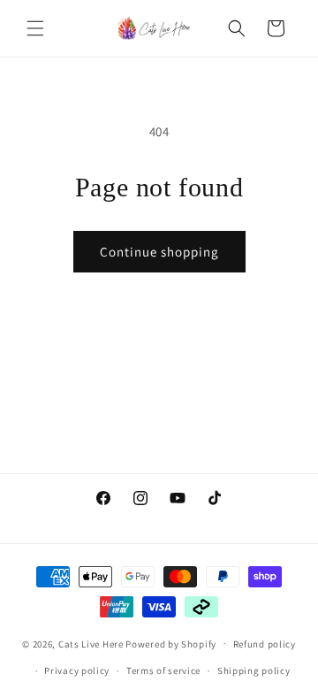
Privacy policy (77, 670)
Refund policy (264, 644)
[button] (35, 28)
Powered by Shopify (170, 643)
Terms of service (163, 670)
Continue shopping (159, 251)
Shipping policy (254, 670)
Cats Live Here (91, 643)
